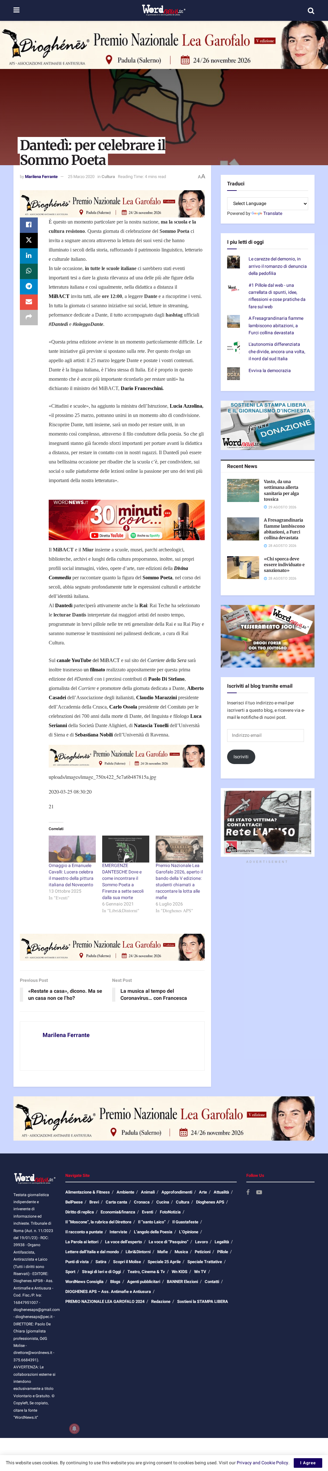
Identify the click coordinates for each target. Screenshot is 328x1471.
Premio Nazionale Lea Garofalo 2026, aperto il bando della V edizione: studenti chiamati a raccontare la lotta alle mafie (179, 881)
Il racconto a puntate (84, 1232)
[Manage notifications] (74, 1429)
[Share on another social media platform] (29, 317)
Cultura (108, 177)
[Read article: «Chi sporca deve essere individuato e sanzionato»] (243, 567)
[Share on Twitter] (29, 240)
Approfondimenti (176, 1192)
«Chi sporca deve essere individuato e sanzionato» (284, 564)
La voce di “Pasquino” (168, 1242)
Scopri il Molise (127, 1262)
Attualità (221, 1192)
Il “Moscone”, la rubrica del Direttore (98, 1222)
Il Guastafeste (185, 1222)
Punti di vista (77, 1262)
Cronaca (142, 1202)
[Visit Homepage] (163, 10)
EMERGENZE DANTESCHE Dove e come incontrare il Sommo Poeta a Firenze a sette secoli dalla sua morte (123, 881)
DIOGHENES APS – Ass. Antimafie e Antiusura (108, 1291)
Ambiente (125, 1192)
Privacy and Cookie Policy (262, 1462)
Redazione (160, 1301)
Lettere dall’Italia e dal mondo (92, 1252)
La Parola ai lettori (81, 1242)
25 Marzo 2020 (81, 177)
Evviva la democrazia (270, 370)
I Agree (308, 1463)
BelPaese (74, 1202)
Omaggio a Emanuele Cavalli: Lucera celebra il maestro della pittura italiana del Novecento (71, 875)
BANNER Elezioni (182, 1282)
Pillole (222, 1252)
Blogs (115, 1282)
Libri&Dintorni (138, 1252)
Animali (148, 1192)
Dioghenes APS (210, 1202)
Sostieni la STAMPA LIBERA (202, 1301)
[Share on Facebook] (29, 225)
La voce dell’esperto (123, 1242)
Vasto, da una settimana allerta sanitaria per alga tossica (281, 490)
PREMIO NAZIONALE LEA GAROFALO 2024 (104, 1301)
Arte (203, 1192)
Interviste (118, 1232)
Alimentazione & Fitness (87, 1192)
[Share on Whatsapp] (29, 271)
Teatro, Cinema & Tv (146, 1272)
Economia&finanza (118, 1212)
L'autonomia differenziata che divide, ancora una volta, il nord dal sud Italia (277, 351)
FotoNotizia (170, 1212)
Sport (70, 1272)
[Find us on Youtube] (259, 1193)
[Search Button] (311, 10)
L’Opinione (188, 1232)
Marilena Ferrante (41, 177)
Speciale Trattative (204, 1262)
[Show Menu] (16, 10)
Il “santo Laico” (152, 1222)
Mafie (162, 1252)
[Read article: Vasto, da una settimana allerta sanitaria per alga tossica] (243, 490)
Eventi (147, 1212)
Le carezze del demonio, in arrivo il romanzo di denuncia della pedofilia (278, 266)
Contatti (212, 1282)
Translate (272, 213)
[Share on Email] (29, 302)
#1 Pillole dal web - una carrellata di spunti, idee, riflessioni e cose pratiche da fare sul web (277, 296)
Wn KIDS (179, 1272)
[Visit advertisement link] (164, 45)
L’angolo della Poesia (153, 1232)
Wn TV (200, 1272)
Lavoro (201, 1242)
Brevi (94, 1202)
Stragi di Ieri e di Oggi (101, 1272)
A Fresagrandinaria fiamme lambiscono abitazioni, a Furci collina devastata (276, 325)
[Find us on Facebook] (248, 1193)
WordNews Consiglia (84, 1282)
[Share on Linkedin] (29, 256)
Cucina (162, 1202)
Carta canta (116, 1202)
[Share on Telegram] (29, 286)
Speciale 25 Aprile (164, 1262)
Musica (181, 1252)
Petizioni (202, 1252)
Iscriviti (241, 756)
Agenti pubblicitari (143, 1282)
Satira (100, 1262)
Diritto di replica (79, 1212)
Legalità (222, 1242)
